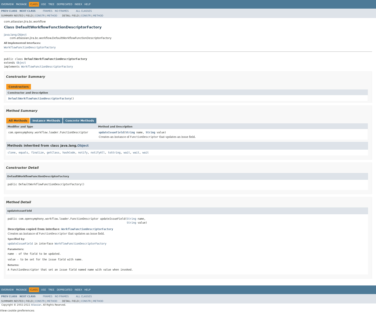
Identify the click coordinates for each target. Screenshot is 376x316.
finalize (37, 152)
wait (127, 152)
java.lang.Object (15, 34)
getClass (53, 152)
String (130, 132)
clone (11, 152)
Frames (47, 11)
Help (87, 4)
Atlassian (36, 304)
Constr (40, 15)
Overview (7, 4)
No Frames (62, 11)
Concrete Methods (79, 120)
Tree (51, 4)
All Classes (84, 11)
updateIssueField (111, 132)
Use (43, 4)
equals (23, 152)
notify (83, 152)
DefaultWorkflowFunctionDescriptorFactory (39, 98)
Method (52, 15)
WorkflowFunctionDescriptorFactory (30, 47)
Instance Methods (46, 120)
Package (21, 4)
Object (21, 62)
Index (78, 4)
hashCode (68, 152)
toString (114, 152)
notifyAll (98, 152)
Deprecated (64, 4)
